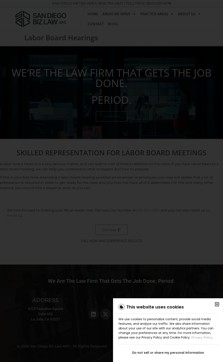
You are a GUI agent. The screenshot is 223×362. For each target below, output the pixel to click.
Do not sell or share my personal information (168, 352)
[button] (217, 304)
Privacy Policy (202, 337)
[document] (111, 181)
